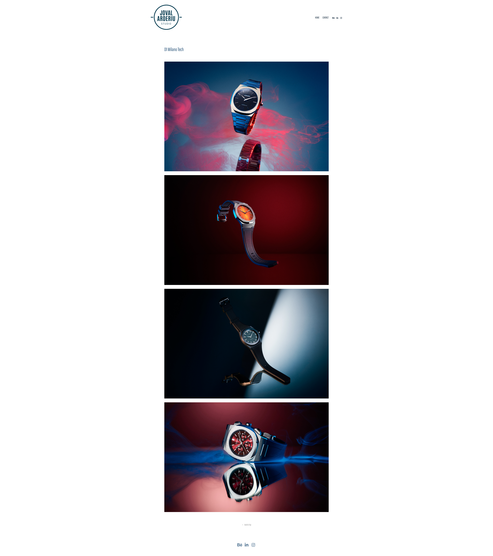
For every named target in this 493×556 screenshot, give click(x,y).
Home (317, 17)
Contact (326, 17)
